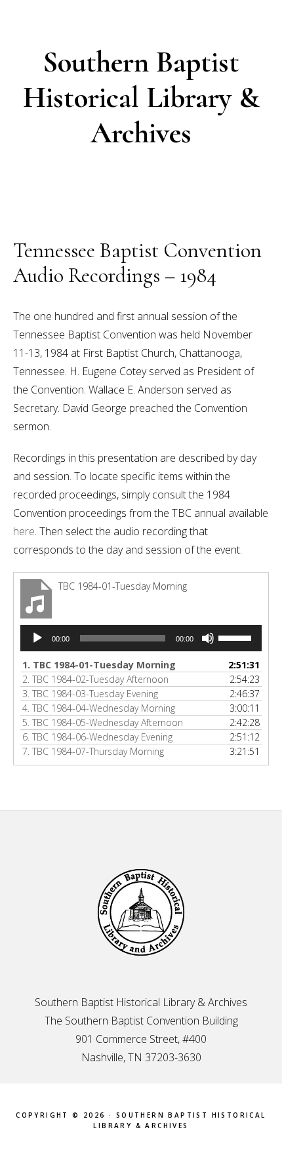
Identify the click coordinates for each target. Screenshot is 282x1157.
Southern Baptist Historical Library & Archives (141, 97)
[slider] (236, 637)
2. (95, 679)
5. (102, 722)
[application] (141, 638)
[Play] (37, 638)
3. (90, 693)
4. (98, 708)
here (24, 531)
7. (93, 751)
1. (99, 665)
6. (97, 737)
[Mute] (207, 638)
